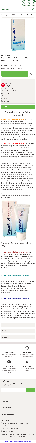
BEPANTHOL (15, 63)
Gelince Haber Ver (14, 73)
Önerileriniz (5, 337)
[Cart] (33, 3)
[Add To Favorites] (32, 74)
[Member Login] (29, 3)
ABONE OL (31, 390)
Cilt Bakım (15, 60)
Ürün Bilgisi (5, 107)
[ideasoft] (8, 442)
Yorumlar (5, 325)
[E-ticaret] (17, 441)
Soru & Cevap (6, 331)
